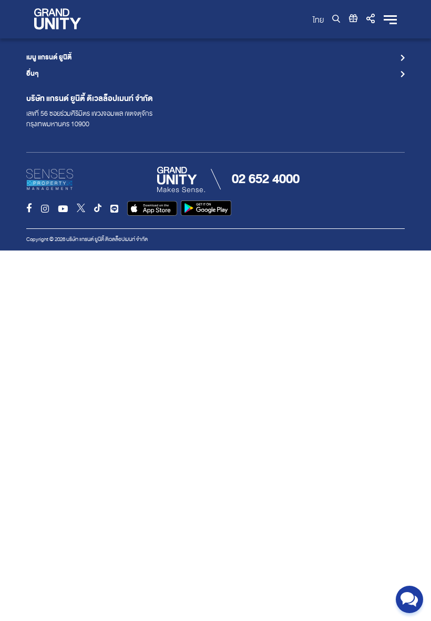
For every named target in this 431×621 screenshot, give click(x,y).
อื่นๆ (32, 74)
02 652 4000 (266, 179)
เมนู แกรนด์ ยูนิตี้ (48, 58)
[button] (370, 19)
